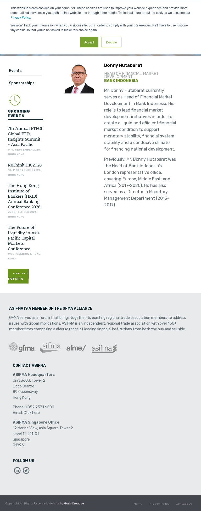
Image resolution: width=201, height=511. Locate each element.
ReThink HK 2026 (25, 165)
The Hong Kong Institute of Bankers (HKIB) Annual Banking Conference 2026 (24, 195)
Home (138, 504)
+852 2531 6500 (39, 407)
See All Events (18, 276)
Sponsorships (22, 83)
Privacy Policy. (20, 17)
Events (15, 71)
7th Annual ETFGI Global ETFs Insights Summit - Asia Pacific (25, 136)
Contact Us (184, 504)
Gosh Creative (74, 503)
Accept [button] (89, 42)
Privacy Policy (159, 504)
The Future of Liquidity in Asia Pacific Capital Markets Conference (24, 237)
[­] (17, 472)
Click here (32, 412)
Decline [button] (111, 42)
